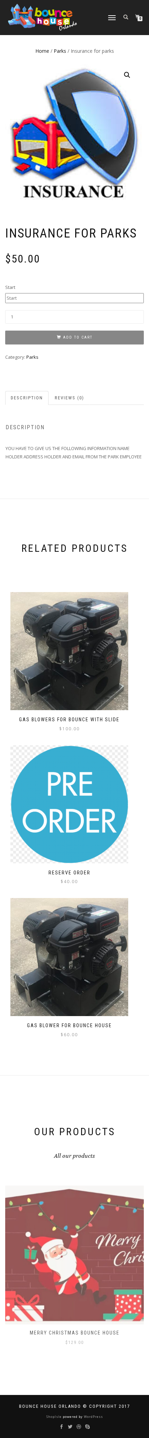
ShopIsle (54, 1416)
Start (10, 287)
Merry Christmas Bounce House (75, 1333)
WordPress (93, 1416)
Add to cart (78, 337)
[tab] (27, 398)
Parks (60, 51)
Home (42, 51)
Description (27, 397)
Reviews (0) (69, 397)
